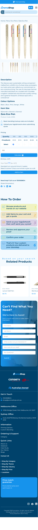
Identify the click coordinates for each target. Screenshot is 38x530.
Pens (8, 21)
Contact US (5, 456)
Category (4, 437)
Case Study (5, 448)
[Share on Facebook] (1, 186)
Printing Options (6, 427)
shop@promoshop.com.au (12, 400)
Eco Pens (14, 21)
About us (4, 444)
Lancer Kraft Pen (8, 291)
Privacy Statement (15, 513)
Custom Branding (7, 430)
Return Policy (24, 513)
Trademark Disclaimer (25, 512)
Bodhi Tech (16, 512)
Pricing (3, 132)
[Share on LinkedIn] (7, 186)
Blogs (3, 452)
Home (3, 21)
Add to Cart (19, 172)
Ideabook (4, 446)
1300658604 (7, 398)
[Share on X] (4, 186)
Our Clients (5, 450)
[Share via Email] (10, 186)
